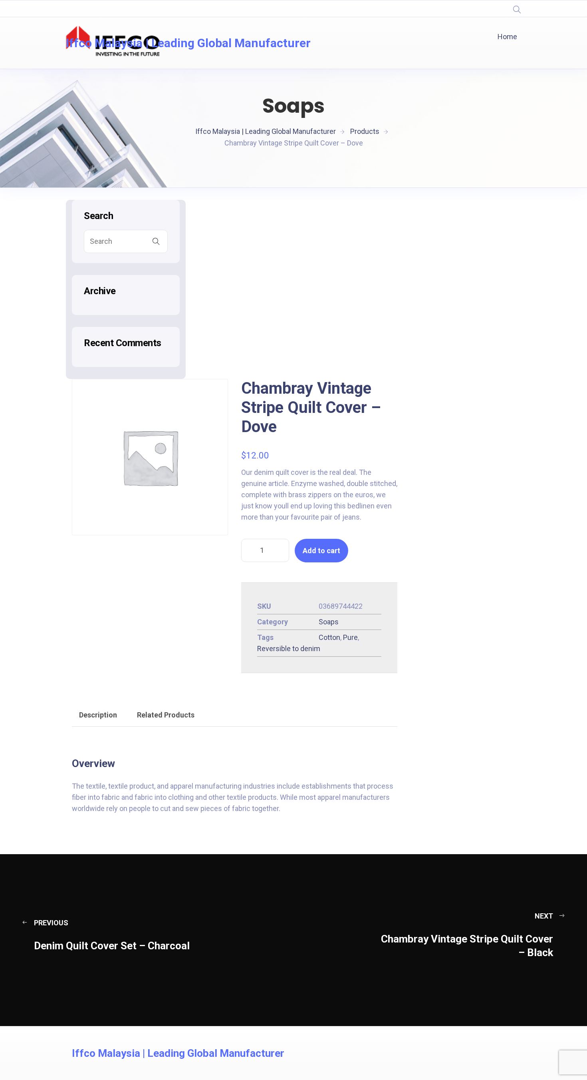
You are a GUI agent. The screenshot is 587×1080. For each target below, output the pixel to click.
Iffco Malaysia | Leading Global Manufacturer (188, 43)
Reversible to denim (288, 648)
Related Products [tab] (165, 715)
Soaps (329, 622)
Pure (350, 637)
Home (507, 36)
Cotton (329, 637)
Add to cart (321, 550)
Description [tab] (98, 715)
